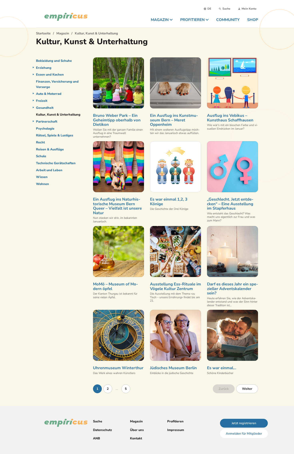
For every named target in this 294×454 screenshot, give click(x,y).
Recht (40, 142)
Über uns (137, 430)
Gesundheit (44, 108)
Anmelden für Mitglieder (244, 433)
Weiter (247, 389)
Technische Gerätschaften (56, 163)
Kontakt (136, 438)
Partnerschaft (46, 121)
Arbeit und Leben (49, 170)
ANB (96, 438)
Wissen (42, 177)
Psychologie (45, 128)
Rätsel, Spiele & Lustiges (54, 135)
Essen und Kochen (50, 74)
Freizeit (41, 101)
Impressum (175, 430)
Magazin (136, 421)
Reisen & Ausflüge (50, 149)
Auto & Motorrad (48, 94)
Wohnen (42, 184)
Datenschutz (102, 430)
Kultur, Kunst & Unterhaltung (58, 114)
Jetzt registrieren (244, 423)
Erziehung (43, 68)
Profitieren (175, 421)
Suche (97, 421)
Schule (41, 156)
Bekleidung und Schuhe (54, 61)
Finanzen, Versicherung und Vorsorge (57, 84)
